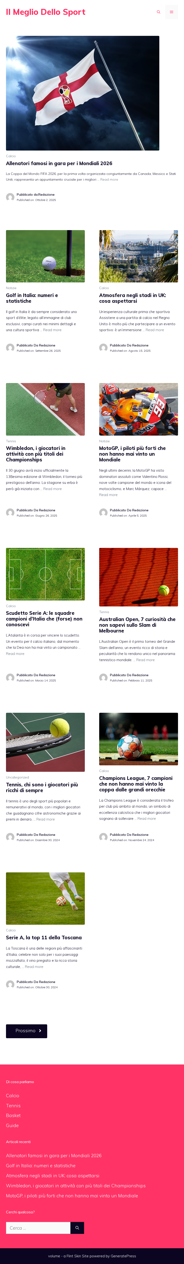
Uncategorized (17, 777)
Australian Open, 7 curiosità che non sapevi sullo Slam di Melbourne (137, 625)
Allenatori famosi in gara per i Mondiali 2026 (59, 163)
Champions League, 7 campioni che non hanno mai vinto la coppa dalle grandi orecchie (135, 784)
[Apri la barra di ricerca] (158, 12)
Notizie (11, 288)
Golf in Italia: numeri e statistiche (32, 298)
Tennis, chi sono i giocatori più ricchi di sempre (42, 787)
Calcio (11, 156)
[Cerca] (77, 1228)
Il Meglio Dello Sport (45, 12)
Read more (109, 179)
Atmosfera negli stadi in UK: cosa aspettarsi (132, 298)
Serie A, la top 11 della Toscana (44, 937)
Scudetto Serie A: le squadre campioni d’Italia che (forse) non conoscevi (44, 618)
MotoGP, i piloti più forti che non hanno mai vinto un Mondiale (132, 454)
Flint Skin (74, 1256)
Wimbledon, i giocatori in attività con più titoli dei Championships (35, 454)
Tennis (11, 441)
